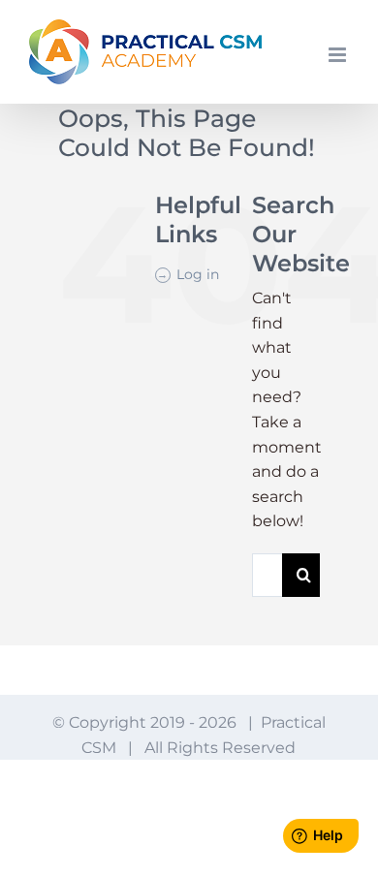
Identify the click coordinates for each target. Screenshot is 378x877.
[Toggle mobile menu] (339, 55)
